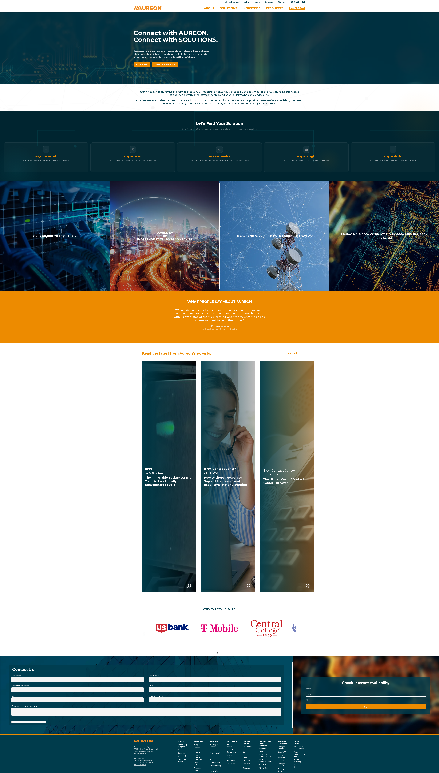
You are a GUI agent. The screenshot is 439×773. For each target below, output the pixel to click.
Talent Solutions (230, 756)
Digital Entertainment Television (299, 754)
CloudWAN (282, 752)
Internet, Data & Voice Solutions (264, 743)
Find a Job (231, 764)
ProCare (281, 760)
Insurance (214, 759)
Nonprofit (214, 771)
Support (181, 753)
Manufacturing (216, 763)
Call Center (247, 747)
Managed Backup (281, 748)
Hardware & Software (282, 756)
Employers (231, 760)
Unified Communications (265, 760)
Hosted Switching (297, 760)
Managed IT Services (282, 742)
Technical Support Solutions (246, 766)
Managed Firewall (281, 765)
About (181, 741)
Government (215, 753)
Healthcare (214, 756)
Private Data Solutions (263, 769)
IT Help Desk (246, 756)
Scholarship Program (182, 746)
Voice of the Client (183, 760)
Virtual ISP (247, 760)
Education (214, 750)
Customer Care (247, 751)
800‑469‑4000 (140, 753)
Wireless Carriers (296, 766)
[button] (142, 64)
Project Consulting (231, 751)
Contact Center (246, 742)
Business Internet (262, 750)
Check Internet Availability (198, 757)
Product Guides (197, 769)
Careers (181, 750)
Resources (198, 741)
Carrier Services (297, 742)
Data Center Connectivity (298, 748)
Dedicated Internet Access (264, 755)
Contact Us (182, 756)
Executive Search (231, 746)
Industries (214, 741)
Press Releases (197, 764)
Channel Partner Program (197, 750)
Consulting (232, 741)
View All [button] (292, 353)
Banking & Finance (214, 746)
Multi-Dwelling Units (215, 767)
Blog (196, 745)
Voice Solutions (264, 765)
